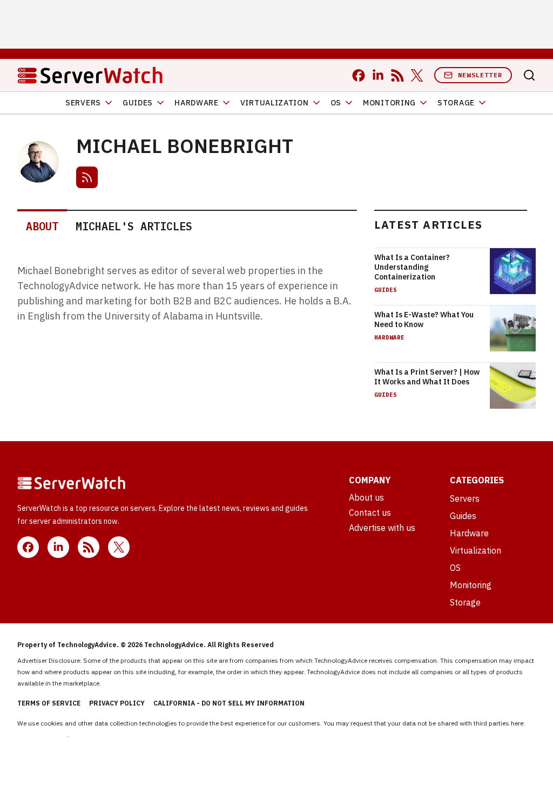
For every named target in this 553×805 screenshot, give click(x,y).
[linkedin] (378, 75)
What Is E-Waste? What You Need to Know (424, 319)
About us (366, 497)
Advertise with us (382, 527)
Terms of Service (48, 703)
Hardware (196, 103)
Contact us (370, 512)
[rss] (397, 75)
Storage (456, 103)
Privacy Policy (117, 703)
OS (336, 103)
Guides (138, 103)
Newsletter (480, 75)
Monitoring (389, 103)
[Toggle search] (529, 75)
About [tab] (42, 226)
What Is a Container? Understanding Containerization (412, 267)
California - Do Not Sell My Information (229, 703)
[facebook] (358, 75)
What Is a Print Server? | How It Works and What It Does (427, 377)
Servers (83, 103)
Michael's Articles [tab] (134, 226)
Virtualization (274, 103)
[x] (416, 75)
